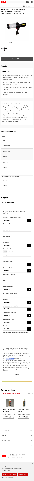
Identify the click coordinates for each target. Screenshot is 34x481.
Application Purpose (9, 312)
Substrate (6, 326)
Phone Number (7, 249)
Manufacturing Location (10, 306)
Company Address (9, 274)
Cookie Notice (6, 470)
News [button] (4, 435)
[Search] (27, 2)
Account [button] (28, 6)
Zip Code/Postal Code (10, 293)
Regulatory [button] (6, 440)
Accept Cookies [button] (22, 474)
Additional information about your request (16, 332)
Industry (5, 299)
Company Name (8, 255)
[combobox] (5, 251)
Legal (9, 454)
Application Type (8, 319)
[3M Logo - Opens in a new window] (3, 2)
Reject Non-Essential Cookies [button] (9, 474)
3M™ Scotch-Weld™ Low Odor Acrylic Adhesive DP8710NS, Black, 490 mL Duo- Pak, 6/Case (24, 416)
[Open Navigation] (32, 2)
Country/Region (8, 268)
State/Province (8, 286)
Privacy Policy (10, 358)
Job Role (6, 242)
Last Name (6, 236)
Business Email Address (10, 224)
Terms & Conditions (21, 454)
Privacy (13, 454)
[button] (7, 477)
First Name (6, 230)
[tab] (12, 393)
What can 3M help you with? (12, 217)
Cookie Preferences (12, 455)
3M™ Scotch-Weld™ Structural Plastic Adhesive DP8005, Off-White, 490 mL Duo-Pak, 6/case (9, 416)
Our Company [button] (7, 430)
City (4, 280)
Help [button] (4, 445)
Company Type (8, 261)
